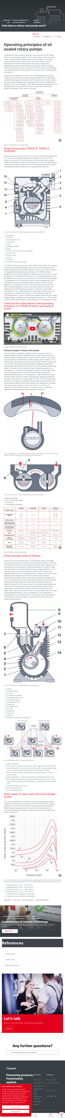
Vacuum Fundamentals (42, 900)
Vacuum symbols (10, 954)
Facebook (47, 36)
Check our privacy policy (17, 1102)
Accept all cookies (16, 1107)
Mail (59, 36)
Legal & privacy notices (38, 1089)
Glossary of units (10, 959)
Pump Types (16, 900)
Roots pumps (16, 599)
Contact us (9, 1028)
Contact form (51, 1090)
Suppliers (36, 1104)
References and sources (12, 965)
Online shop (37, 1080)
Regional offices (51, 1080)
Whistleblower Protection (38, 1097)
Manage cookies (15, 1111)
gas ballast (31, 82)
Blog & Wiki (7, 900)
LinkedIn (37, 36)
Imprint (36, 1093)
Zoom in (60, 140)
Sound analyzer (38, 1086)
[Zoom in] (32, 116)
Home (5, 20)
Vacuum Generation (28, 900)
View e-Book (9, 931)
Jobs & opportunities (53, 1083)
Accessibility (37, 1101)
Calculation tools (39, 1083)
